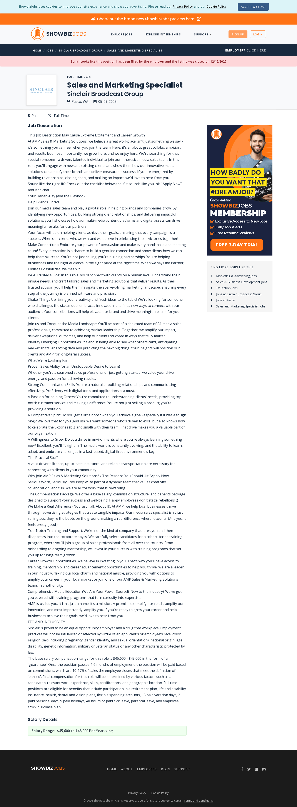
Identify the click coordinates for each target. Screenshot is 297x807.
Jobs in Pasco (225, 300)
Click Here (245, 50)
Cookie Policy (216, 6)
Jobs (50, 50)
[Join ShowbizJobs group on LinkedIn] (256, 769)
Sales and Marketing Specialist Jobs (240, 306)
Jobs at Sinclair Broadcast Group (239, 294)
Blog (165, 769)
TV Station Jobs (227, 288)
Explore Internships (163, 34)
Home (37, 50)
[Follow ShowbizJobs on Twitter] (249, 769)
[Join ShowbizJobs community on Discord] (264, 769)
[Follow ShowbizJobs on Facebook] (242, 769)
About (127, 769)
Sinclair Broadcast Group (80, 50)
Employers (147, 769)
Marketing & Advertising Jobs (236, 276)
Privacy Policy (183, 6)
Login (258, 34)
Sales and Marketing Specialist (135, 50)
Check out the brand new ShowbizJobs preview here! (146, 19)
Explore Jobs (121, 34)
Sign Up (238, 34)
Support (201, 34)
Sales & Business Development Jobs (241, 282)
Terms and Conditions (198, 800)
